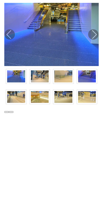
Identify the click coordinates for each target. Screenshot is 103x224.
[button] (6, 112)
